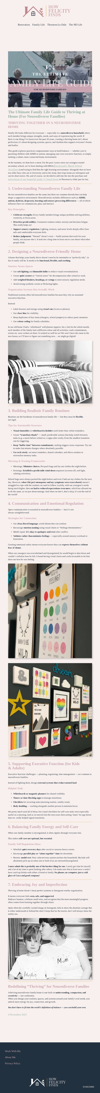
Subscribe (88, 1087)
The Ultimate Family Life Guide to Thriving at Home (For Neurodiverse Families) (46, 114)
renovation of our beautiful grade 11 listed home (33, 179)
